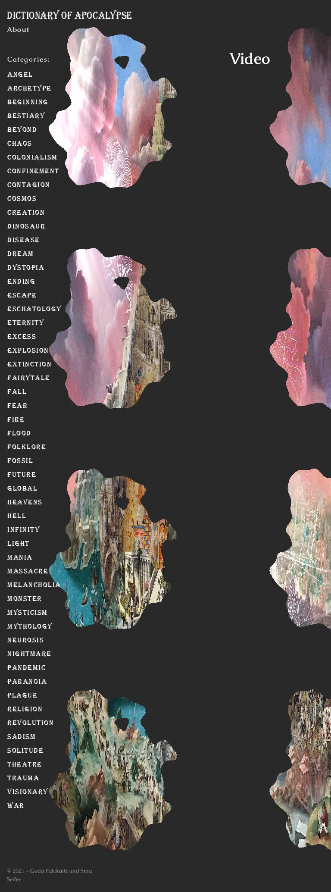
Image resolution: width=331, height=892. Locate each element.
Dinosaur (20, 226)
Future (20, 475)
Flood (19, 433)
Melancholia (20, 585)
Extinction (20, 364)
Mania (20, 557)
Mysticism (20, 613)
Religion (20, 709)
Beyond (20, 130)
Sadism (20, 737)
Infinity (20, 530)
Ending (20, 281)
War (16, 806)
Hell (16, 516)
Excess (20, 337)
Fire (16, 419)
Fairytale (20, 378)
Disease (20, 240)
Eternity (20, 323)
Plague (20, 695)
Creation (20, 212)
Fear (17, 406)
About (18, 29)
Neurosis (20, 640)
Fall (17, 392)
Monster (20, 599)
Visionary (20, 792)
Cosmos (20, 199)
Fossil (20, 461)
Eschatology (20, 309)
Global (20, 488)
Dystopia (20, 268)
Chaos (19, 143)
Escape (20, 295)
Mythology (20, 626)
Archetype (20, 88)
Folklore (20, 447)
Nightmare (20, 654)
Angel (20, 74)
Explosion (20, 350)
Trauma (20, 778)
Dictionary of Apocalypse (69, 15)
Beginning (20, 102)
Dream (20, 254)
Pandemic (20, 668)
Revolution (20, 723)
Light (18, 544)
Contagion (20, 185)
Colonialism (20, 157)
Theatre (20, 764)
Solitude (20, 750)
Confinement (20, 171)
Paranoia (20, 681)
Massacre (20, 571)
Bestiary (20, 116)
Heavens (20, 502)
